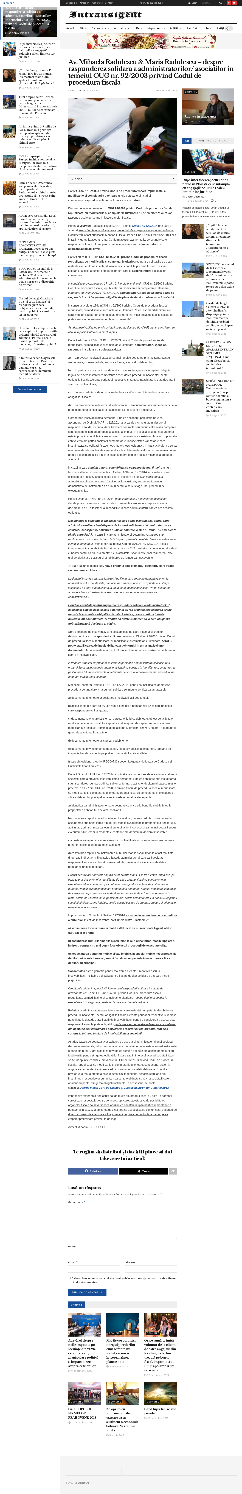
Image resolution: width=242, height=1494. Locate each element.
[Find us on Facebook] (229, 3)
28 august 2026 (199, 200)
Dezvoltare (99, 28)
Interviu (223, 141)
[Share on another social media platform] (173, 1171)
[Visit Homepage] (106, 14)
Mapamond (154, 28)
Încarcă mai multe (30, 389)
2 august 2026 (195, 121)
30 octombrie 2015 (166, 90)
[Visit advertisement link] (151, 41)
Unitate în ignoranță (200, 116)
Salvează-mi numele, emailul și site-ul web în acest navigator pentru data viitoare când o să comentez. (124, 1280)
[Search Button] (220, 3)
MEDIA (174, 28)
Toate (201, 141)
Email (73, 1262)
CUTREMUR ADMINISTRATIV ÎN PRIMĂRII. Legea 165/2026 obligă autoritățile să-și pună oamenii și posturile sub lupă (37, 249)
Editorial (191, 92)
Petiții (220, 28)
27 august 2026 (218, 256)
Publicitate (97, 3)
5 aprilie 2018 (116, 1435)
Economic (94, 90)
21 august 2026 (217, 333)
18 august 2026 (217, 415)
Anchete (211, 141)
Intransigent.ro (81, 1483)
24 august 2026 (218, 295)
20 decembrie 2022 (158, 1375)
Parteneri (84, 3)
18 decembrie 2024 (120, 1366)
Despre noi (71, 3)
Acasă (70, 28)
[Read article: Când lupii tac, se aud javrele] (160, 1393)
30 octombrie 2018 (81, 1422)
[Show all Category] (231, 141)
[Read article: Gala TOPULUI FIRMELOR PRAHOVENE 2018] (84, 1393)
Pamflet (192, 28)
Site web (130, 1262)
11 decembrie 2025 (81, 1371)
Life (137, 28)
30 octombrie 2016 (157, 1418)
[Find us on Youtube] (234, 3)
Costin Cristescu (195, 196)
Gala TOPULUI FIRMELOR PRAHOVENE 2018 (82, 1413)
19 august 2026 (217, 372)
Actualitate (121, 28)
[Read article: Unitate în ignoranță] (208, 107)
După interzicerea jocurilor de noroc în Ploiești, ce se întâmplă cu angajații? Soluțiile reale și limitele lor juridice (37, 50)
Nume (73, 1246)
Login (194, 3)
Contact (109, 3)
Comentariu (77, 1202)
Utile (205, 28)
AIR (82, 28)
